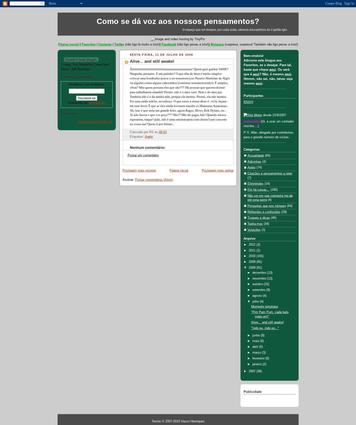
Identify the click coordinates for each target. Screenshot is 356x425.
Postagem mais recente (139, 170)
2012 (252, 244)
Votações (254, 230)
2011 (252, 250)
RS (246, 102)
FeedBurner (97, 103)
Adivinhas (254, 161)
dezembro (259, 272)
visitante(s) (252, 121)
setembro (259, 290)
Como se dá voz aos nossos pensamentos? (178, 21)
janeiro (257, 364)
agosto (257, 295)
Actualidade (256, 155)
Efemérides (255, 183)
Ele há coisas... (259, 189)
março (257, 352)
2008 (252, 267)
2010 (252, 256)
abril (255, 347)
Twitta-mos (255, 224)
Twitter (119, 44)
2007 (252, 371)
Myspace (217, 44)
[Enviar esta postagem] (168, 132)
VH (251, 102)
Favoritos (89, 44)
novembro (259, 278)
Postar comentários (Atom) (154, 180)
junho (256, 335)
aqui (272, 69)
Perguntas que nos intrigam (267, 206)
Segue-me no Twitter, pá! (95, 122)
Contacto (105, 44)
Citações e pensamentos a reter (270, 173)
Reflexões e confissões (264, 212)
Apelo (149, 136)
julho (256, 301)
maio (256, 341)
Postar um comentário (143, 155)
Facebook (169, 44)
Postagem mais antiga (217, 170)
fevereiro (258, 358)
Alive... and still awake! (152, 61)
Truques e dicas (259, 218)
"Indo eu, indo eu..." (265, 328)
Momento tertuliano (264, 306)
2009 (252, 262)
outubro (258, 284)
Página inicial (68, 44)
